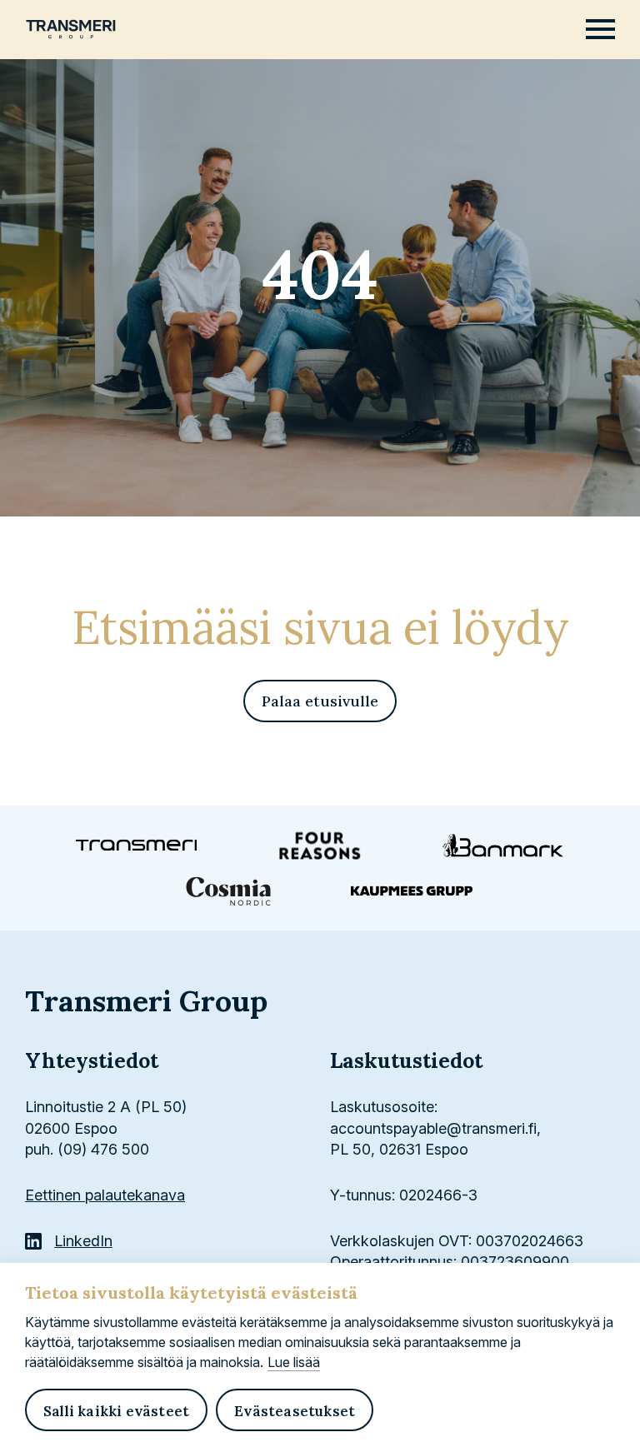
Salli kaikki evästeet (116, 1411)
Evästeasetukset (294, 1411)
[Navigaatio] (600, 29)
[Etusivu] (71, 28)
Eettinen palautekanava (105, 1195)
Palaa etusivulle (320, 701)
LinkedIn (83, 1241)
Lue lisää (294, 1362)
